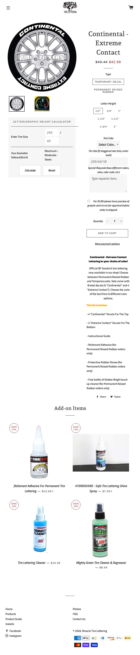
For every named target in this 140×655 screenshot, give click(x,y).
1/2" (98, 111)
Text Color (108, 138)
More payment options (107, 244)
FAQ (75, 614)
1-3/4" (104, 126)
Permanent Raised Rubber (108, 90)
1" (119, 111)
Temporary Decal (108, 81)
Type (108, 74)
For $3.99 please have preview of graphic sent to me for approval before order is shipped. (108, 205)
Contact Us (79, 619)
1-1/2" (115, 118)
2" (115, 126)
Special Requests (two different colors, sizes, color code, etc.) (108, 170)
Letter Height (108, 103)
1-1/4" (101, 118)
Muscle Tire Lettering (94, 631)
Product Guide (13, 619)
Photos (77, 609)
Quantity (98, 221)
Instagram (15, 636)
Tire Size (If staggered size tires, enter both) (108, 153)
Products (10, 614)
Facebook (15, 631)
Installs (9, 624)
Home (9, 609)
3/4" (109, 111)
